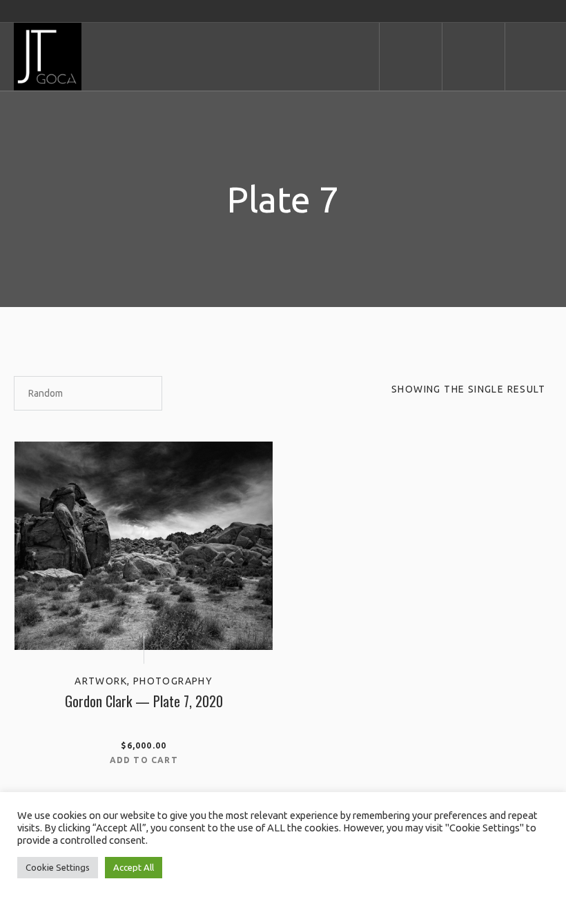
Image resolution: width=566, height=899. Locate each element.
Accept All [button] (133, 867)
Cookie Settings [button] (58, 867)
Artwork (101, 680)
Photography (173, 680)
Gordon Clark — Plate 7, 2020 (144, 701)
